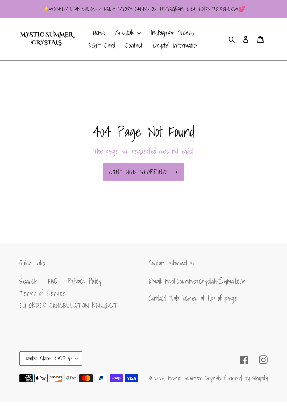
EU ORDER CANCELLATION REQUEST (68, 305)
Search (28, 281)
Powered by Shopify (246, 378)
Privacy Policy (84, 281)
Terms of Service (42, 293)
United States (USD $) (49, 358)
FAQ (52, 281)
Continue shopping (138, 172)
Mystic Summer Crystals (196, 378)
